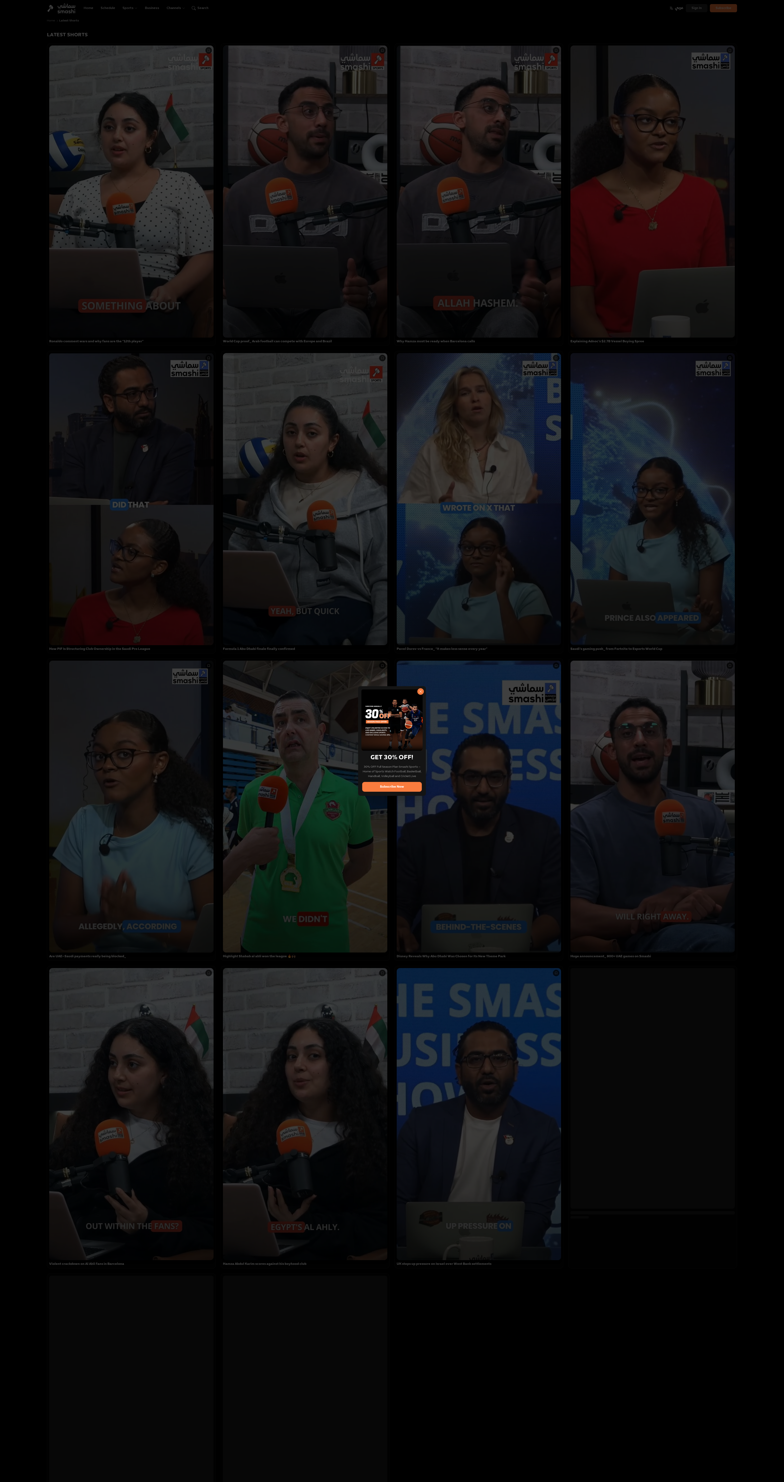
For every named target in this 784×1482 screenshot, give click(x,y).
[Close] (420, 691)
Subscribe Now (392, 787)
